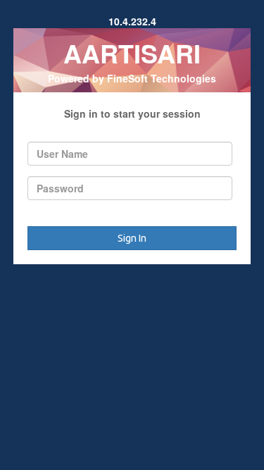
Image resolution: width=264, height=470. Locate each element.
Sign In (132, 238)
